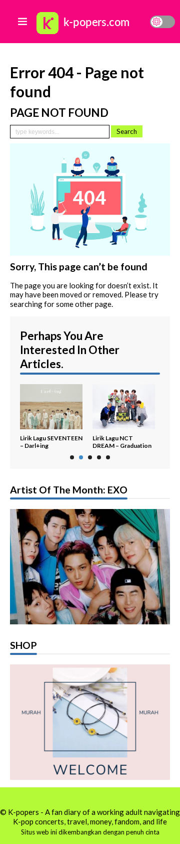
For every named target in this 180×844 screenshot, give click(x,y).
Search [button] (126, 131)
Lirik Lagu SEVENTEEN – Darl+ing (51, 441)
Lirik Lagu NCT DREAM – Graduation (122, 441)
